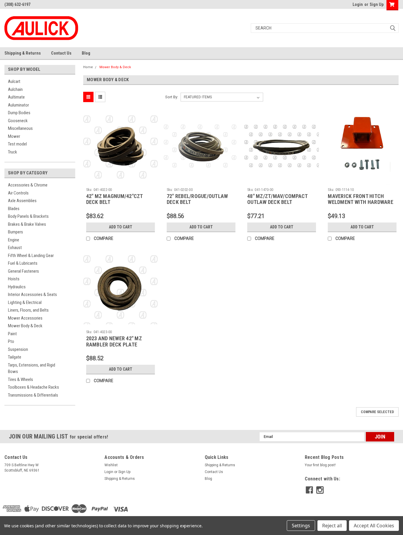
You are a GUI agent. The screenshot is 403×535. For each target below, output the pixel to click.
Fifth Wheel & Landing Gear (31, 255)
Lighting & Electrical (25, 302)
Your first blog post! (320, 465)
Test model (17, 144)
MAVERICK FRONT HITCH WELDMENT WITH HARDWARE (360, 199)
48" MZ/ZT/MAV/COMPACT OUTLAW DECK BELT (277, 199)
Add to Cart (120, 227)
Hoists (13, 279)
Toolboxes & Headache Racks (33, 387)
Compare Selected (377, 412)
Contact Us (61, 53)
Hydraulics (17, 286)
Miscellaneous (20, 128)
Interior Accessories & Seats (32, 294)
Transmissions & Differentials (33, 395)
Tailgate (14, 357)
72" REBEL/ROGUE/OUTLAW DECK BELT (197, 199)
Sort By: (171, 97)
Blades (13, 208)
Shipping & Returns (22, 53)
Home (88, 67)
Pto (11, 341)
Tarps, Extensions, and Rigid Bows (31, 368)
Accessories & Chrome (27, 185)
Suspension (18, 349)
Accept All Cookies (374, 525)
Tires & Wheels (20, 379)
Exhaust (15, 247)
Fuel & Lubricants (22, 263)
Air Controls (18, 193)
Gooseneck (18, 120)
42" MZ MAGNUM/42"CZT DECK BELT (114, 199)
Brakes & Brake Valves (27, 224)
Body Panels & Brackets (28, 216)
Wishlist (111, 465)
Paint (12, 333)
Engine (13, 240)
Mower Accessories (25, 318)
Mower (14, 136)
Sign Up (377, 4)
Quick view (120, 180)
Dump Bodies (19, 112)
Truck (12, 152)
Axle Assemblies (22, 200)
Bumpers (15, 232)
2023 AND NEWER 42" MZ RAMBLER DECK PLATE (114, 341)
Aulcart (14, 81)
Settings (301, 525)
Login (358, 4)
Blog (86, 53)
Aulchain (15, 89)
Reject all (332, 525)
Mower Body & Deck (25, 325)
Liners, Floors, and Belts (28, 310)
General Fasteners (23, 271)
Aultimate (16, 97)
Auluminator (18, 105)
